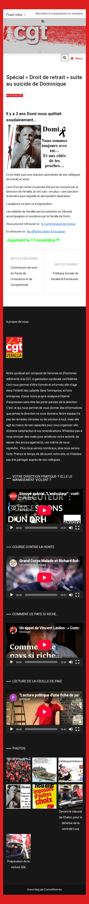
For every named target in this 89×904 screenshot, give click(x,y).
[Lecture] (12, 528)
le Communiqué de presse (58, 224)
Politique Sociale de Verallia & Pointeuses (64, 276)
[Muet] (71, 528)
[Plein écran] (77, 528)
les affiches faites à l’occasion (46, 231)
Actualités (16, 95)
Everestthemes (53, 889)
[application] (44, 510)
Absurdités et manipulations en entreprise (45, 13)
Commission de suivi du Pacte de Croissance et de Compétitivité (24, 276)
